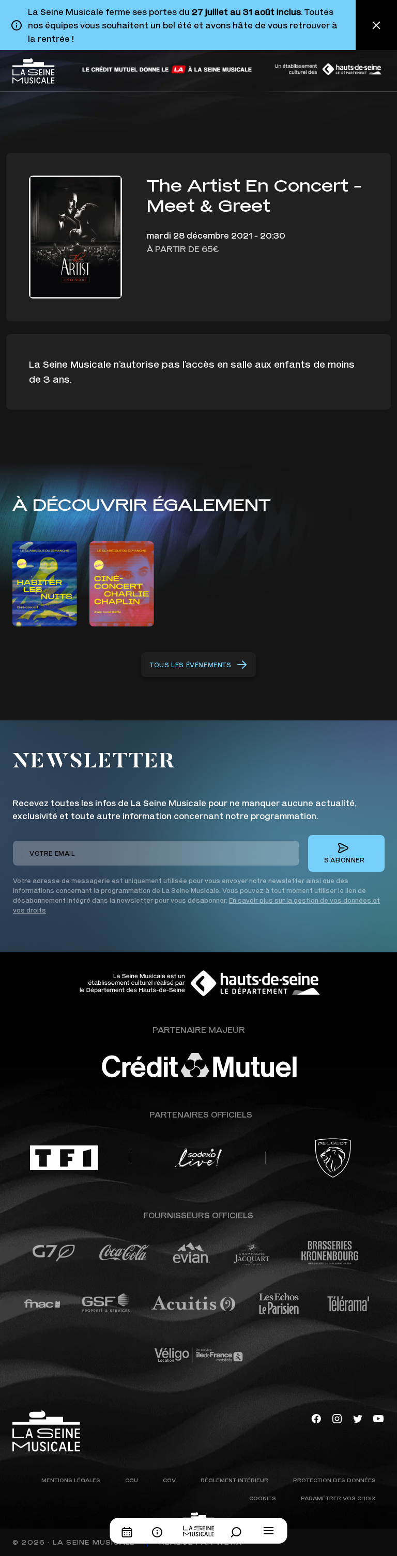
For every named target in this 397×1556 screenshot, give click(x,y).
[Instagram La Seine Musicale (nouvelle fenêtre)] (337, 1417)
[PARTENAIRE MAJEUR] (229, 1065)
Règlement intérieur (234, 1479)
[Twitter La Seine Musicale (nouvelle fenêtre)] (358, 1417)
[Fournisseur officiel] (53, 1253)
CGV (169, 1479)
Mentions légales (70, 1479)
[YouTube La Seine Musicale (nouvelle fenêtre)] (378, 1417)
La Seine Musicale (93, 1542)
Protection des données (334, 1479)
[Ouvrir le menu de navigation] (269, 1531)
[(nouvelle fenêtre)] (167, 69)
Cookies (262, 1498)
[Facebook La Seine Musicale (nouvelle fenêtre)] (316, 1417)
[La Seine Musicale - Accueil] (33, 70)
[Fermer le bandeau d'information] (376, 25)
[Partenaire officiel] (64, 1157)
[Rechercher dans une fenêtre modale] (239, 1532)
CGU (131, 1479)
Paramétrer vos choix (338, 1498)
